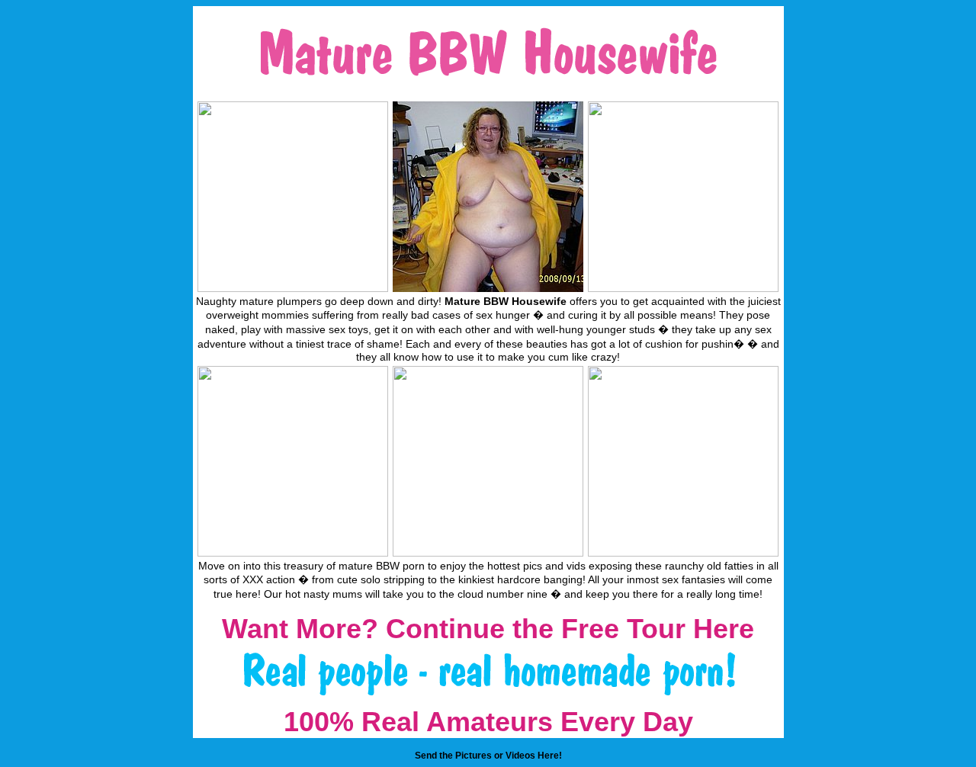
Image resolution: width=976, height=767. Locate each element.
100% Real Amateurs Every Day (488, 721)
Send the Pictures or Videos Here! (488, 755)
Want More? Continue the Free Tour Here (488, 628)
